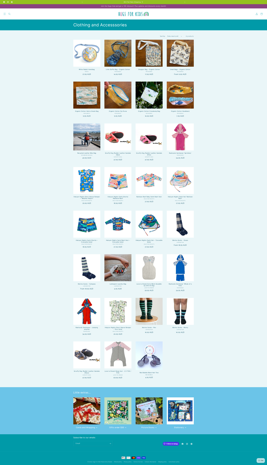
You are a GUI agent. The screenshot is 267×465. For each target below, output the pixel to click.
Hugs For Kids (97, 462)
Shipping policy (162, 462)
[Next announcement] (185, 2)
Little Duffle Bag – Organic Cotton (118, 69)
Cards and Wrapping (85, 427)
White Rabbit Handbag (87, 69)
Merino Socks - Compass (87, 284)
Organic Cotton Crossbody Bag (149, 111)
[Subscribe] (110, 443)
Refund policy (118, 462)
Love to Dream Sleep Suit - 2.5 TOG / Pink (118, 372)
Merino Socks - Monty (180, 327)
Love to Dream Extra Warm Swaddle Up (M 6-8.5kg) (149, 285)
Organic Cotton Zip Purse (118, 111)
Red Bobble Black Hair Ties (149, 372)
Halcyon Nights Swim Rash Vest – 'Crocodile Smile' (118, 241)
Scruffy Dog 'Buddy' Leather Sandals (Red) (118, 154)
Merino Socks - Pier (149, 327)
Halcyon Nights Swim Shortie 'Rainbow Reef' (118, 197)
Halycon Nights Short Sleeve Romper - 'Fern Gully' (118, 328)
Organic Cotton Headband (180, 111)
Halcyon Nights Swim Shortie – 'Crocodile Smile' (87, 241)
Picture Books (147, 427)
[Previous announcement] (82, 2)
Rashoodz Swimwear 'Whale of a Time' (180, 285)
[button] (4, 14)
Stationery (179, 427)
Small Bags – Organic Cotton (180, 69)
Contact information (150, 462)
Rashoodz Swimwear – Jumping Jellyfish (87, 328)
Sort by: (162, 36)
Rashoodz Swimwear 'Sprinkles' (180, 153)
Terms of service (138, 462)
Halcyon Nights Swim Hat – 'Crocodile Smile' (149, 241)
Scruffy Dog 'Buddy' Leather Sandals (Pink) (149, 154)
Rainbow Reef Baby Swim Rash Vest (149, 197)
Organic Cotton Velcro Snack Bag (87, 111)
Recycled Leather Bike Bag (86, 153)
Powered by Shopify (106, 462)
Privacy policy (127, 462)
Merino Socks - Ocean (180, 240)
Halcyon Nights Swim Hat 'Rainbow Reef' (180, 197)
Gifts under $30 (116, 427)
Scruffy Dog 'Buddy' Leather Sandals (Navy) (87, 372)
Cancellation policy (174, 462)
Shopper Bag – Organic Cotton (149, 69)
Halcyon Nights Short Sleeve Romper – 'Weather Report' (87, 197)
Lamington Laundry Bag (118, 284)
